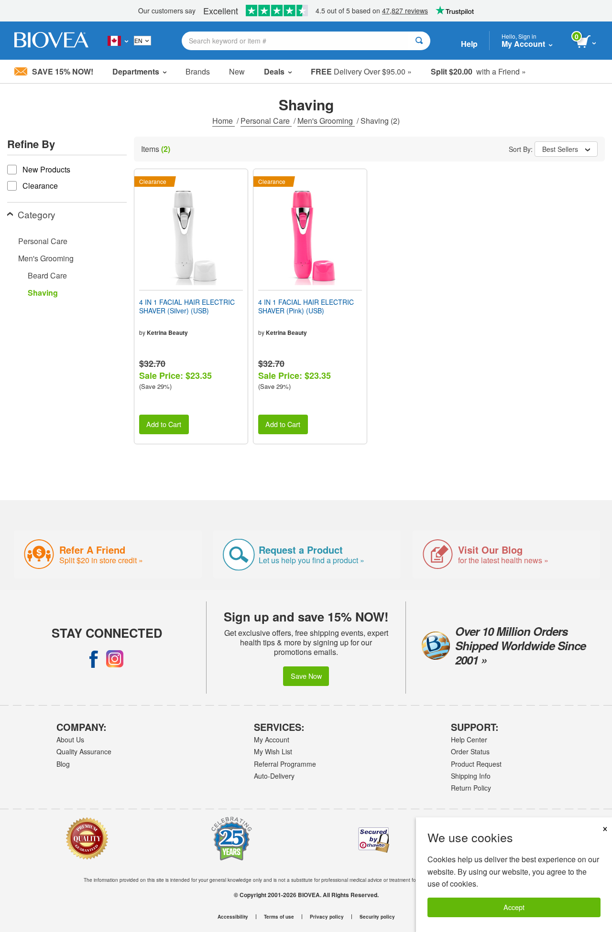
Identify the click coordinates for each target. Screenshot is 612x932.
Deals (274, 71)
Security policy (377, 916)
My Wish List (273, 751)
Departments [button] (135, 71)
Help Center (469, 739)
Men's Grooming (326, 120)
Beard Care (47, 275)
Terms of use (279, 916)
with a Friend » (478, 71)
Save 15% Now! (62, 71)
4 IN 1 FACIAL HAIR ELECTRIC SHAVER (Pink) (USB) (306, 306)
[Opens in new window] (93, 658)
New (237, 71)
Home (223, 120)
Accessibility (233, 916)
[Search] (419, 41)
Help (469, 43)
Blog (63, 764)
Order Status (470, 751)
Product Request (476, 764)
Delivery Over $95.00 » (361, 71)
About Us (70, 739)
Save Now (306, 676)
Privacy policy (327, 916)
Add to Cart (163, 424)
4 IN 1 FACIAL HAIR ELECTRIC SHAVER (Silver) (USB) (187, 306)
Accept (514, 907)
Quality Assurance (83, 751)
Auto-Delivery (274, 776)
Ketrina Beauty (167, 332)
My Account (271, 739)
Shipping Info (471, 776)
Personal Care (266, 120)
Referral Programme (285, 764)
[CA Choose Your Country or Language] (118, 40)
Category (36, 214)
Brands (198, 71)
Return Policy (471, 788)
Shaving (43, 292)
